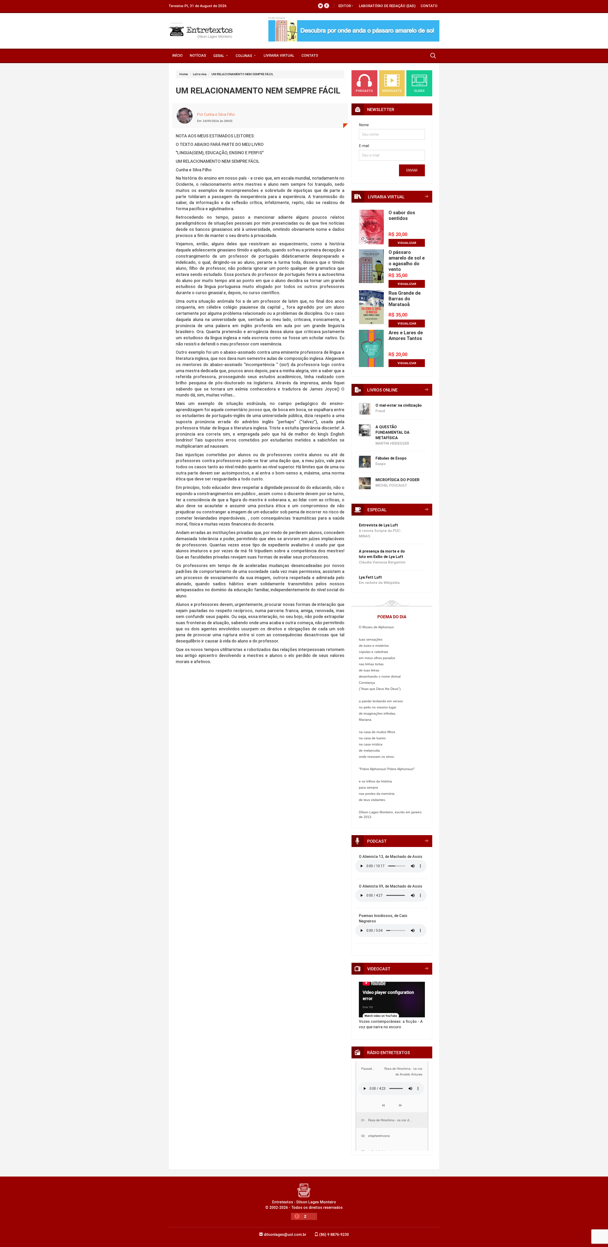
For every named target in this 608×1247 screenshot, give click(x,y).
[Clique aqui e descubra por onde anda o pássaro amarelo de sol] (353, 31)
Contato (429, 6)
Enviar (412, 170)
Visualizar (407, 243)
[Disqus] (260, 757)
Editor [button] (344, 6)
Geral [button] (219, 56)
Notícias (198, 55)
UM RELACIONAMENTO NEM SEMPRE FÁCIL (242, 74)
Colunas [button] (244, 56)
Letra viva (199, 74)
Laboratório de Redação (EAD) (387, 6)
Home (183, 74)
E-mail (364, 146)
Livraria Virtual (279, 55)
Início (177, 55)
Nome (364, 125)
